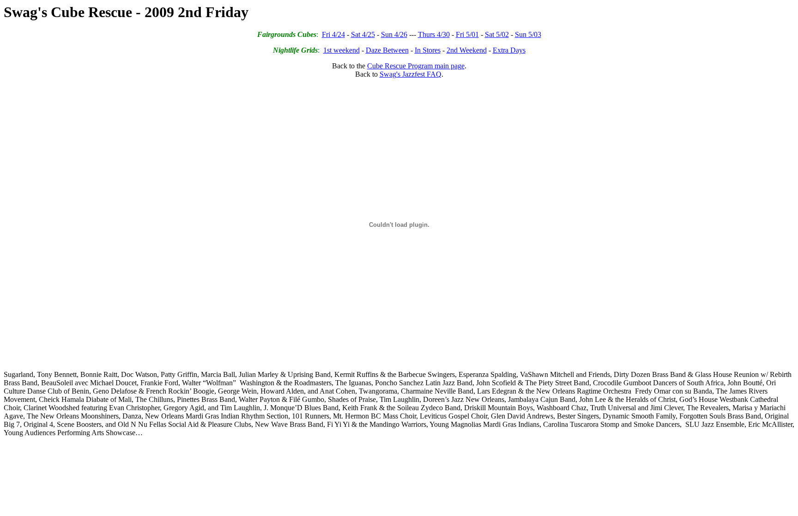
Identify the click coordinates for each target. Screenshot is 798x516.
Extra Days (509, 50)
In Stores (428, 50)
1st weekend (341, 50)
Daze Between (387, 50)
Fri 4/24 (333, 34)
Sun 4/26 (394, 34)
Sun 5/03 (528, 34)
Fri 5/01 (467, 34)
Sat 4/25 (363, 34)
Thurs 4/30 (434, 34)
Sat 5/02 (497, 34)
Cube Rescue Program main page (416, 66)
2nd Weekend (467, 50)
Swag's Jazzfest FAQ (410, 74)
